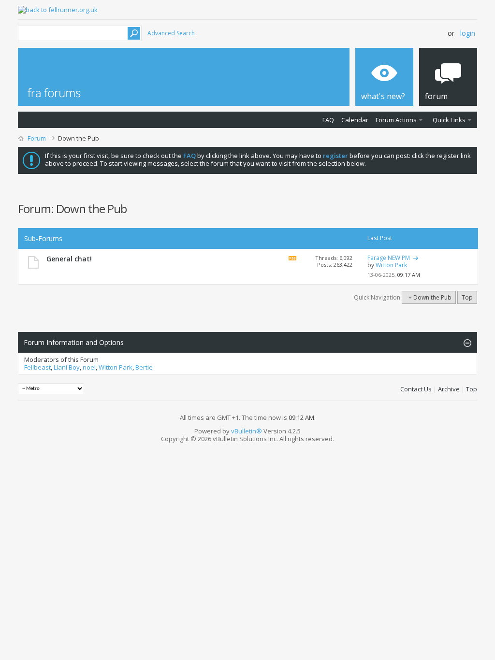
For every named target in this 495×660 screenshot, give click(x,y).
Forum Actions (396, 119)
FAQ (328, 119)
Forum (37, 138)
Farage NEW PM (388, 258)
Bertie (144, 367)
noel (89, 367)
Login (467, 33)
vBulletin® (246, 431)
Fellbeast (37, 367)
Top (467, 297)
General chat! (69, 258)
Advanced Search (171, 33)
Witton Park (115, 367)
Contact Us (416, 389)
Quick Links (449, 119)
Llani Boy (67, 367)
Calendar (354, 119)
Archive (449, 389)
